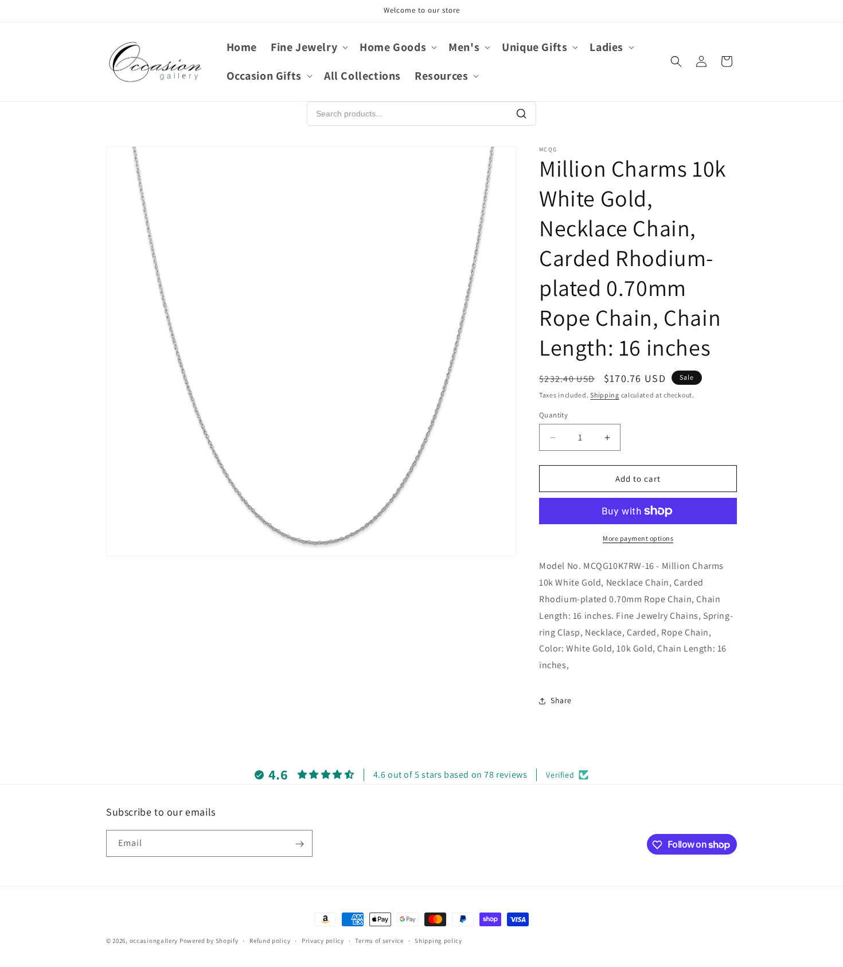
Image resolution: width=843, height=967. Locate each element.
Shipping (604, 395)
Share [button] (561, 700)
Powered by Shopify (209, 941)
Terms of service (379, 940)
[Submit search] (521, 113)
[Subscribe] (299, 843)
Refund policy (269, 940)
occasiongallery (154, 941)
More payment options (638, 538)
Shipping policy (438, 940)
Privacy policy (323, 940)
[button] (308, 47)
